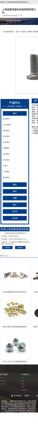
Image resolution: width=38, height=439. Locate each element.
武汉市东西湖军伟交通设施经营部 (15, 410)
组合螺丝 (6, 154)
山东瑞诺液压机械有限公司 (27, 412)
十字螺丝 (6, 171)
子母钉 (5, 166)
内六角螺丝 (7, 125)
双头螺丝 (6, 160)
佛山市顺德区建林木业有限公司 (15, 405)
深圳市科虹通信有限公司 (15, 433)
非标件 (15, 211)
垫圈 (15, 198)
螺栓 (15, 185)
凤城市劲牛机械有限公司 (18, 401)
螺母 (15, 191)
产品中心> (24, 31)
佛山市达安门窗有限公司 (18, 416)
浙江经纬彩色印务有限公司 (20, 431)
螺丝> (30, 31)
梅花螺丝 (6, 119)
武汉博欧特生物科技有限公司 (11, 414)
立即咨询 (7, 247)
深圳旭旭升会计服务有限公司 (23, 425)
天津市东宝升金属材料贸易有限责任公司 (15, 422)
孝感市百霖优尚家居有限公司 (25, 427)
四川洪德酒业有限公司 (18, 407)
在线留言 (20, 247)
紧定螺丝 (6, 177)
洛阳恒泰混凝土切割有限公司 (17, 408)
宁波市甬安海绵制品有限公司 (16, 437)
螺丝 (15, 113)
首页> (18, 31)
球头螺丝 (6, 136)
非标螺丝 (6, 142)
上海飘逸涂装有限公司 (19, 424)
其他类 (15, 218)
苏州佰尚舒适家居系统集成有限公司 (14, 429)
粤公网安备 (17, 395)
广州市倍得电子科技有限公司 (14, 435)
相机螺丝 (6, 130)
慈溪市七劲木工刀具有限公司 (20, 418)
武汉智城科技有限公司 (27, 420)
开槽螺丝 (6, 148)
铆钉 (15, 205)
